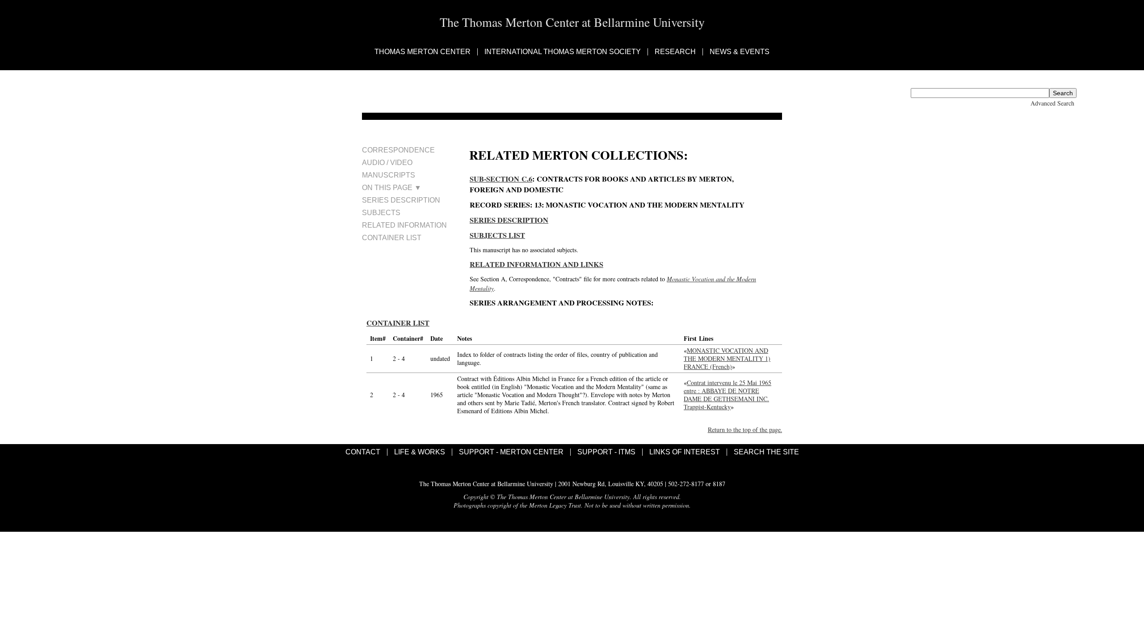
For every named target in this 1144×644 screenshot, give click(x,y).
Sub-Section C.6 (501, 179)
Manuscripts (388, 175)
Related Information (404, 225)
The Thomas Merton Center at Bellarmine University (572, 21)
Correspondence (398, 150)
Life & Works (419, 452)
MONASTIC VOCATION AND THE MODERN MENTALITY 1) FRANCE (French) (727, 358)
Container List (391, 238)
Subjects (381, 212)
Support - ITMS (606, 452)
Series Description (401, 200)
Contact (362, 452)
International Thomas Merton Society (562, 51)
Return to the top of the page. (745, 429)
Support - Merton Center (511, 452)
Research (675, 51)
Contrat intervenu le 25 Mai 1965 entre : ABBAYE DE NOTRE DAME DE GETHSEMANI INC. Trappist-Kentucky (727, 394)
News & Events (740, 51)
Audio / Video (387, 162)
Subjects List (497, 235)
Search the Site (766, 452)
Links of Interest (684, 452)
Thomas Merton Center (422, 51)
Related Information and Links (536, 264)
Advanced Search (1052, 103)
